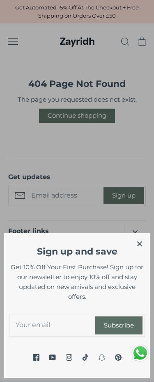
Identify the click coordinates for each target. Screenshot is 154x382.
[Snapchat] (102, 357)
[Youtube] (52, 357)
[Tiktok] (85, 357)
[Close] (140, 243)
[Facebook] (36, 357)
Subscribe (119, 325)
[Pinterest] (118, 357)
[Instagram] (69, 357)
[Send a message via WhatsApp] (140, 353)
